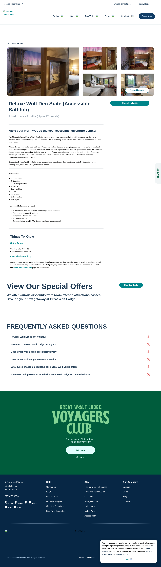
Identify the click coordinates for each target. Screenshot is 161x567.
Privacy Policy (122, 554)
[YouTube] (8, 507)
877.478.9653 (12, 496)
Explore (56, 16)
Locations (127, 501)
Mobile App (90, 511)
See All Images (137, 90)
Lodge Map (90, 506)
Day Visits (89, 16)
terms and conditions (22, 268)
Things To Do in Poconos (96, 487)
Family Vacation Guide (95, 492)
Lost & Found (52, 497)
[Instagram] (19, 502)
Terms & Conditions (86, 558)
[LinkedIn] (17, 507)
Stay (72, 16)
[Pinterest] (33, 502)
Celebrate (125, 16)
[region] (43, 71)
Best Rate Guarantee (55, 511)
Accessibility (90, 516)
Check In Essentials (55, 506)
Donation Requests (55, 501)
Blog (125, 497)
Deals (107, 16)
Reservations (143, 4)
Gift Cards (89, 497)
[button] (80, 336)
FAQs (48, 492)
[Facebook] (9, 502)
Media (125, 492)
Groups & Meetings (122, 4)
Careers (126, 487)
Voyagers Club (91, 501)
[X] (26, 502)
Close (127, 559)
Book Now (147, 16)
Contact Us (51, 487)
